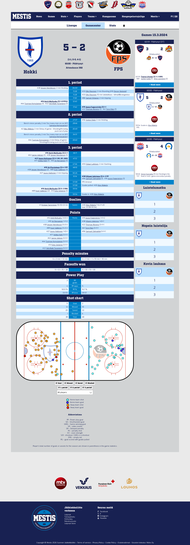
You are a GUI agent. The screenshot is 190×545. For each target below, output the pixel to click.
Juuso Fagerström (93, 107)
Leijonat (67, 515)
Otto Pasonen (91, 91)
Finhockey (68, 519)
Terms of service (84, 543)
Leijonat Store (70, 523)
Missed (69, 383)
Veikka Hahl (42, 161)
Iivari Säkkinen (59, 170)
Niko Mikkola (29, 129)
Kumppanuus (109, 16)
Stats (112, 25)
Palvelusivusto (70, 521)
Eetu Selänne (60, 191)
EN (176, 16)
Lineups (72, 25)
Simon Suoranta (147, 174)
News (39, 16)
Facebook (104, 511)
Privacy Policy (98, 543)
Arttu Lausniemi (159, 79)
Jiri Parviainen (59, 161)
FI (172, 16)
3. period (88, 388)
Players (78, 16)
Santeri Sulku (146, 79)
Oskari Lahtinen (92, 164)
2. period (76, 388)
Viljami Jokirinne (93, 176)
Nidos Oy (150, 543)
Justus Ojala (91, 120)
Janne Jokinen (37, 155)
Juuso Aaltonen (45, 158)
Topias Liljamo (147, 77)
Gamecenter (93, 25)
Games (51, 16)
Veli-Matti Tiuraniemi (57, 104)
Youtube (103, 518)
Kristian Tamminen (49, 205)
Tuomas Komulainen (33, 104)
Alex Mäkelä (103, 185)
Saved (80, 383)
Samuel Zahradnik (93, 178)
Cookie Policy (110, 543)
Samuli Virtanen (92, 98)
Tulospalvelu (69, 517)
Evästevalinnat (124, 543)
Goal (60, 383)
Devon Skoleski (120, 91)
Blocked (90, 383)
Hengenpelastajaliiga (133, 16)
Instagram (104, 516)
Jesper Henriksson (48, 88)
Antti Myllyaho (50, 101)
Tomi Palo (110, 109)
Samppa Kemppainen (58, 125)
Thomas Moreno (92, 109)
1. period (63, 388)
